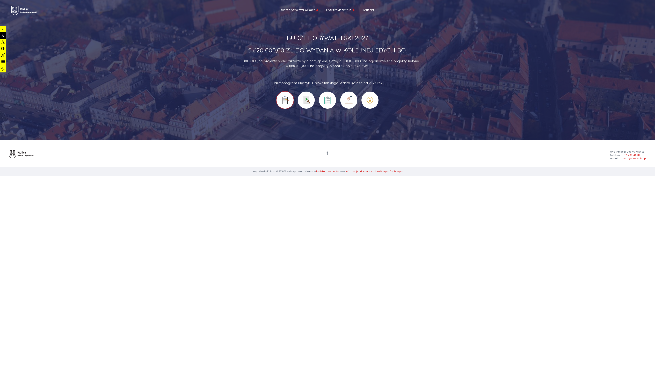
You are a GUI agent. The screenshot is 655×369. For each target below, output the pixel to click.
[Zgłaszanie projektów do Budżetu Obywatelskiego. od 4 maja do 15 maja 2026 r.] (285, 100)
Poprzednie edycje (338, 10)
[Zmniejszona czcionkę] (3, 29)
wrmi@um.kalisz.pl (634, 158)
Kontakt (368, 10)
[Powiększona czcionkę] (3, 42)
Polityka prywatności (327, 171)
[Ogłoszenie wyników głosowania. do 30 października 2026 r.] (370, 100)
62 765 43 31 (632, 155)
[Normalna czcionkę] (3, 35)
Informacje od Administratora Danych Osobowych (374, 171)
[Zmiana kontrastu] (3, 48)
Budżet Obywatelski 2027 (298, 10)
